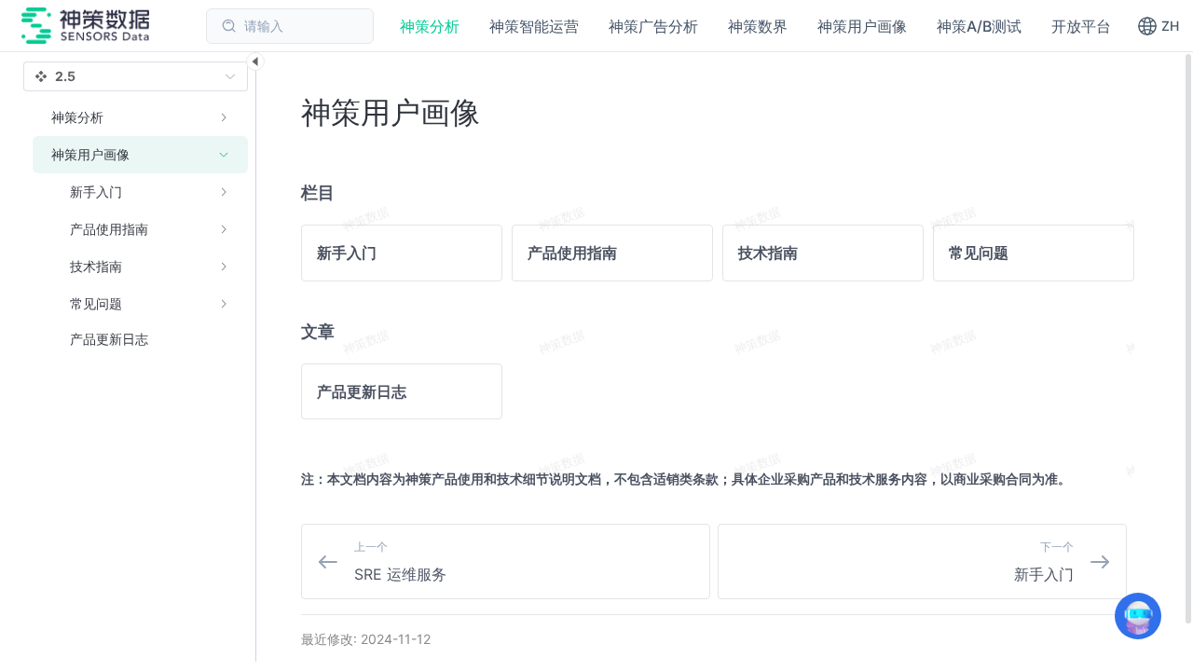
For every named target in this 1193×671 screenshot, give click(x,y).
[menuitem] (140, 117)
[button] (1158, 26)
